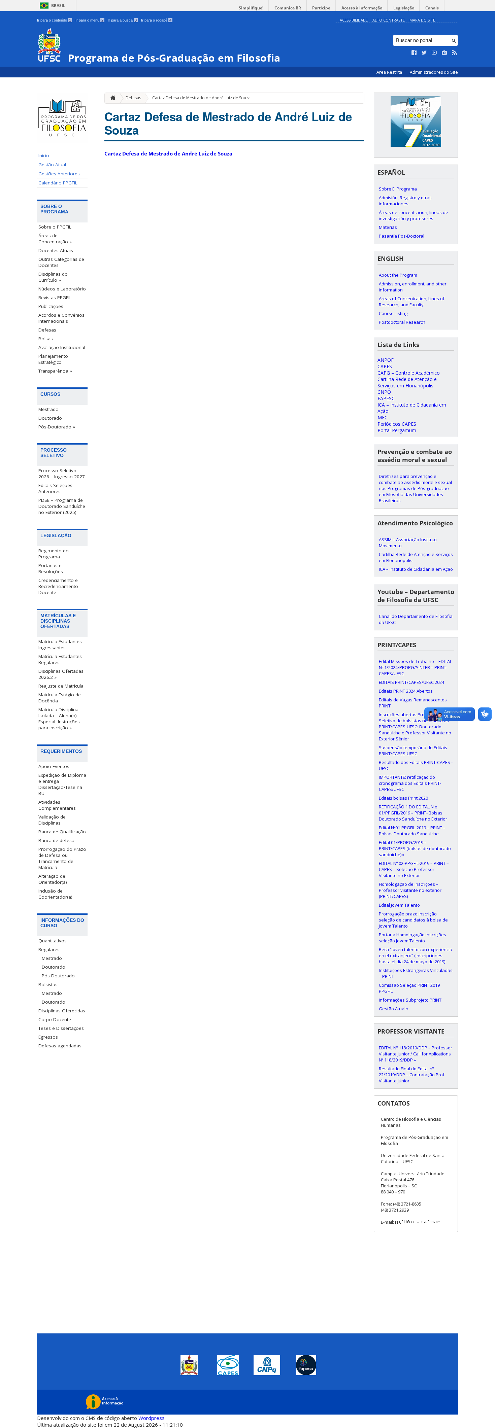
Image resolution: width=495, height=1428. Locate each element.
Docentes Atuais (55, 250)
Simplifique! (251, 8)
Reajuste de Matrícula (61, 686)
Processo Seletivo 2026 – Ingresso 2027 (61, 473)
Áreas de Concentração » (55, 239)
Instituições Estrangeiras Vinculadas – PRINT (416, 973)
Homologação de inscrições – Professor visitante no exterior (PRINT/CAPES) (410, 890)
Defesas (47, 330)
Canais (432, 8)
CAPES (384, 366)
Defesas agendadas (59, 1046)
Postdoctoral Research (402, 322)
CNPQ (384, 392)
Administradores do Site (434, 72)
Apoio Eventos (53, 766)
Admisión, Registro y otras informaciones (405, 201)
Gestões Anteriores (59, 174)
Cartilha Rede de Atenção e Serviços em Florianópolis (407, 382)
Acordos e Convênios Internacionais (61, 318)
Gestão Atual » (393, 1009)
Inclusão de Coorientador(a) (55, 894)
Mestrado (48, 409)
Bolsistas (48, 984)
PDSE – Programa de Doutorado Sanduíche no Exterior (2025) (61, 506)
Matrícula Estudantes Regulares (60, 659)
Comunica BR (287, 8)
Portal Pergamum (396, 430)
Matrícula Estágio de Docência (59, 698)
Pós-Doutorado (58, 976)
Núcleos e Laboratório (62, 289)
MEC (382, 417)
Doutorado (50, 418)
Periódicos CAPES (396, 424)
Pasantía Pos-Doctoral (401, 236)
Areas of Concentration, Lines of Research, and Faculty (411, 301)
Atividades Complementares (57, 805)
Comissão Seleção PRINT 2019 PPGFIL (409, 988)
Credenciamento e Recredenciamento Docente (58, 586)
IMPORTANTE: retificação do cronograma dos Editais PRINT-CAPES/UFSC (410, 783)
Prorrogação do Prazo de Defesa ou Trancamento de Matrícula (62, 858)
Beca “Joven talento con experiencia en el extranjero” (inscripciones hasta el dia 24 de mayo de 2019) (415, 955)
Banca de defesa (56, 840)
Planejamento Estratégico (53, 359)
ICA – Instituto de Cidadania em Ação (416, 569)
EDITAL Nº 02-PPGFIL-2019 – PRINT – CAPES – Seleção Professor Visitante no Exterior (414, 869)
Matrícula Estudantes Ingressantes (60, 644)
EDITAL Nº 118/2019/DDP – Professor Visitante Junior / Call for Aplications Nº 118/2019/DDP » (415, 1054)
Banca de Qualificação (62, 832)
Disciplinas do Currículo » (53, 277)
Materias (388, 227)
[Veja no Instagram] (444, 53)
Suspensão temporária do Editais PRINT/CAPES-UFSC (413, 750)
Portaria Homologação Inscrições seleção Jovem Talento (412, 938)
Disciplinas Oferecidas (61, 1011)
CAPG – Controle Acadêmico (408, 373)
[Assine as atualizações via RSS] (454, 53)
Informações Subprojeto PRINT (410, 1000)
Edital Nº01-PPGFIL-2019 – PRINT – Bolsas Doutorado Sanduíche (412, 831)
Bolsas (45, 339)
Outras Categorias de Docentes (61, 262)
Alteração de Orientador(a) (52, 879)
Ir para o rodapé (156, 20)
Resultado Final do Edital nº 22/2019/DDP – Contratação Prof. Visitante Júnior (412, 1075)
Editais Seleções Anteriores (55, 488)
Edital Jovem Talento (399, 905)
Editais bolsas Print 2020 (403, 798)
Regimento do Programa (53, 554)
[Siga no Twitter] (424, 53)
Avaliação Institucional (61, 347)
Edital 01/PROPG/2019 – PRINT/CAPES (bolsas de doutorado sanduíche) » (415, 848)
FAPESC (386, 398)
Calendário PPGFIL (57, 183)
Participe (321, 8)
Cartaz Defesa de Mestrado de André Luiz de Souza (201, 98)
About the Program (398, 275)
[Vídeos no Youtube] (434, 53)
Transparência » (55, 371)
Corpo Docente (54, 1019)
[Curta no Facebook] (414, 53)
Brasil (58, 5)
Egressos (48, 1037)
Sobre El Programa (398, 189)
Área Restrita (389, 72)
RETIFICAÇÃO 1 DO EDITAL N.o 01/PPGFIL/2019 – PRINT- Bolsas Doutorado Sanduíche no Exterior (413, 813)
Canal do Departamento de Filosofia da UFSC (416, 619)
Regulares (49, 949)
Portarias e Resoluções (50, 568)
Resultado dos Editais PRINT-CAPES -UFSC (416, 765)
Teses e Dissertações (61, 1028)
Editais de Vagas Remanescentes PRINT (413, 703)
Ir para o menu (89, 20)
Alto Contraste (388, 20)
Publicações (50, 306)
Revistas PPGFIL (55, 297)
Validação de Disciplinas (52, 820)
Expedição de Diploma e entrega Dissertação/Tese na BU (62, 784)
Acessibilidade (354, 20)
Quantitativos (52, 941)
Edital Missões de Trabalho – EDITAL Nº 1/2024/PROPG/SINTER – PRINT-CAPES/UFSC (415, 667)
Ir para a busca (122, 20)
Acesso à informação (361, 8)
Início (43, 155)
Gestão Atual (52, 165)
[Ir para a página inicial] (111, 98)
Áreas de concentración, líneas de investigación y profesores (413, 215)
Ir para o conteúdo (54, 20)
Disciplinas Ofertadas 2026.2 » (61, 674)
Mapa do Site (422, 20)
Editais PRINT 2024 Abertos (406, 691)
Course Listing (393, 313)
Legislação (403, 8)
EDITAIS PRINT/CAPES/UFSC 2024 (411, 682)
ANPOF (385, 360)
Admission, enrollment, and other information (413, 287)
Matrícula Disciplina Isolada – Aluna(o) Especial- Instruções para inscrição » (59, 718)
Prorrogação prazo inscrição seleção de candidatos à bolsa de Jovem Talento (413, 920)
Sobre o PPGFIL (54, 227)
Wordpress (151, 1418)
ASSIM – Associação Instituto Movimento (408, 542)
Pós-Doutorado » (56, 427)
